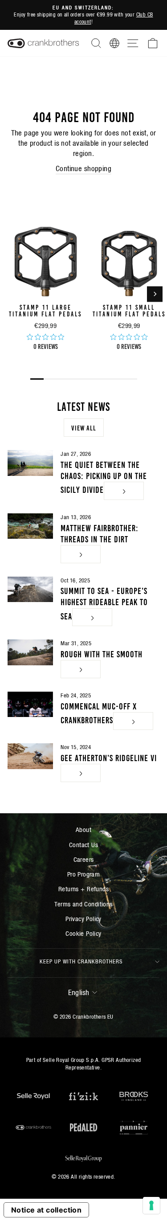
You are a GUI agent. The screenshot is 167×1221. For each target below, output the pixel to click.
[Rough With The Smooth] (30, 652)
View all (83, 427)
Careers (83, 859)
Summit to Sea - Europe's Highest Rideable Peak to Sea (104, 602)
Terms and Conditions (83, 904)
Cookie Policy (83, 933)
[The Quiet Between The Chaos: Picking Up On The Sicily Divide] (30, 463)
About (83, 829)
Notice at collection (46, 1209)
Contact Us (83, 844)
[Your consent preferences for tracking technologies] (151, 1205)
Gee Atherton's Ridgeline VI (109, 757)
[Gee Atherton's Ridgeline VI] (30, 756)
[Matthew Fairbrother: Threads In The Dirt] (30, 526)
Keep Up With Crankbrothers (81, 961)
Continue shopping (83, 168)
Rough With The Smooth (102, 653)
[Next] (155, 294)
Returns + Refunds (83, 889)
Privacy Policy (83, 918)
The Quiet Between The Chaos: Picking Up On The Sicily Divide (104, 476)
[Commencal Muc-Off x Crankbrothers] (30, 704)
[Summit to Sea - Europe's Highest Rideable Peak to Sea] (30, 589)
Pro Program (83, 874)
